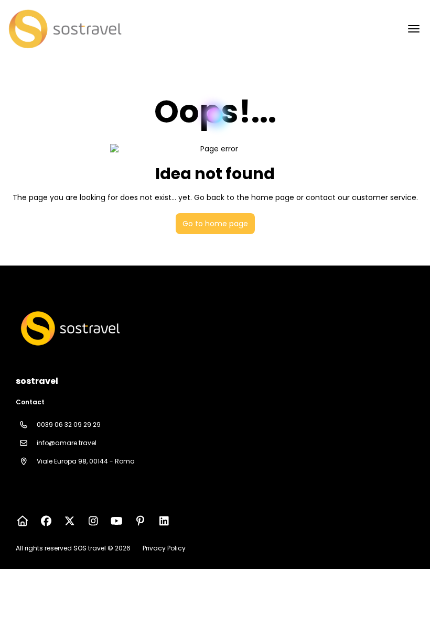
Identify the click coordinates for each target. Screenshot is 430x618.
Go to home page (215, 223)
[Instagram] (93, 521)
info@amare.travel (66, 442)
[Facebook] (45, 521)
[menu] (414, 28)
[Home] (22, 521)
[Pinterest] (140, 521)
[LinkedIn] (163, 521)
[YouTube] (116, 521)
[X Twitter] (69, 521)
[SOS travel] (69, 328)
